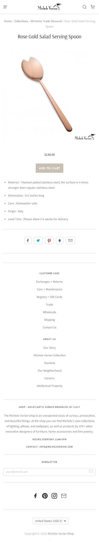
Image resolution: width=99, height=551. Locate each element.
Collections (21, 21)
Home (8, 21)
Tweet (38, 240)
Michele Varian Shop (61, 534)
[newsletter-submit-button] (91, 472)
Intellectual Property (49, 386)
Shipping (49, 320)
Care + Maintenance (49, 289)
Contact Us (49, 327)
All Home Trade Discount (46, 21)
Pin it (49, 240)
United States (48, 521)
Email (70, 240)
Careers (49, 378)
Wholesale (49, 312)
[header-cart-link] (93, 7)
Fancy (59, 240)
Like (28, 240)
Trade (49, 305)
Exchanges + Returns (49, 282)
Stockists (49, 363)
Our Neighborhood (49, 371)
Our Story (50, 348)
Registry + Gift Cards (49, 297)
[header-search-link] (85, 7)
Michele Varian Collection (50, 355)
